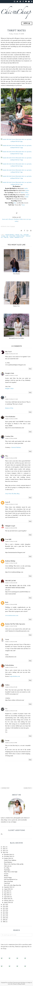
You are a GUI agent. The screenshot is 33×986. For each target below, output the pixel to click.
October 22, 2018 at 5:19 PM (11, 742)
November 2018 (8, 856)
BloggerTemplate (21, 984)
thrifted (6, 237)
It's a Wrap (6, 868)
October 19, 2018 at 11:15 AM (11, 375)
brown (17, 234)
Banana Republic (9, 234)
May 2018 (6, 895)
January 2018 (7, 902)
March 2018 (7, 898)
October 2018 (7, 858)
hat (7, 236)
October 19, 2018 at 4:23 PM (11, 458)
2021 (4, 847)
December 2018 (8, 854)
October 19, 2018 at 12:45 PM (11, 418)
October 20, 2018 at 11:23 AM (11, 504)
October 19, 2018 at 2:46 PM (11, 438)
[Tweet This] (21, 230)
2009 (4, 920)
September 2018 (8, 887)
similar (26, 188)
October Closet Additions (10, 860)
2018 (4, 852)
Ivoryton (6, 873)
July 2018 (6, 891)
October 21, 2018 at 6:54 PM (11, 604)
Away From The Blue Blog (12, 493)
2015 (4, 908)
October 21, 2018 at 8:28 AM (11, 582)
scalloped (12, 236)
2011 (4, 916)
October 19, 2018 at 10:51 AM (11, 353)
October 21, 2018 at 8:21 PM (11, 641)
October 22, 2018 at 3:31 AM (11, 667)
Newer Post (5, 788)
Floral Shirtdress (8, 862)
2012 (4, 914)
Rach (6, 602)
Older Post (27, 788)
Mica (6, 456)
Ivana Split (8, 539)
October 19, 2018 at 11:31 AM (11, 399)
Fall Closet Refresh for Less (10, 879)
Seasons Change (8, 877)
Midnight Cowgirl (10, 526)
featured (26, 234)
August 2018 (7, 889)
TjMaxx (11, 237)
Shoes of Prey (24, 192)
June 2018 (6, 893)
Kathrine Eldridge (10, 561)
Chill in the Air (7, 866)
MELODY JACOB (10, 581)
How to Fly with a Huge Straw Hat (12, 885)
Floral (3, 236)
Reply (30, 368)
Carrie (7, 639)
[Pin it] (30, 230)
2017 (4, 904)
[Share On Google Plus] (27, 230)
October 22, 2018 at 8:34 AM (11, 710)
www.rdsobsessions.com (11, 615)
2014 (4, 910)
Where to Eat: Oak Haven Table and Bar (13, 864)
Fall (21, 234)
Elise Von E (8, 351)
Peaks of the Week (8, 881)
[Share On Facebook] (24, 230)
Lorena (7, 740)
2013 (4, 912)
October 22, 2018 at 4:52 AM (11, 687)
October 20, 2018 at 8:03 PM (11, 528)
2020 (4, 848)
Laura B (7, 502)
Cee (6, 708)
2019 (4, 850)
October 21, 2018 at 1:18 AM (11, 541)
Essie (23, 205)
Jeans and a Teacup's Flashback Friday (12, 219)
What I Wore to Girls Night (10, 872)
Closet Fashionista (10, 416)
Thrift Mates (7, 870)
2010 (4, 918)
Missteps (6, 875)
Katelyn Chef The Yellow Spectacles (15, 624)
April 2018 (6, 896)
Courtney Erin (9, 436)
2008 (4, 921)
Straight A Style (9, 373)
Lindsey (7, 685)
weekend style (18, 237)
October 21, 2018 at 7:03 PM (11, 626)
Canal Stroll (7, 883)
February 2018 (7, 900)
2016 (4, 906)
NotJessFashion (9, 665)
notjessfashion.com (15, 676)
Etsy (15, 203)
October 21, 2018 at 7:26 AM (11, 563)
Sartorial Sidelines (16, 447)
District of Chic (9, 408)
